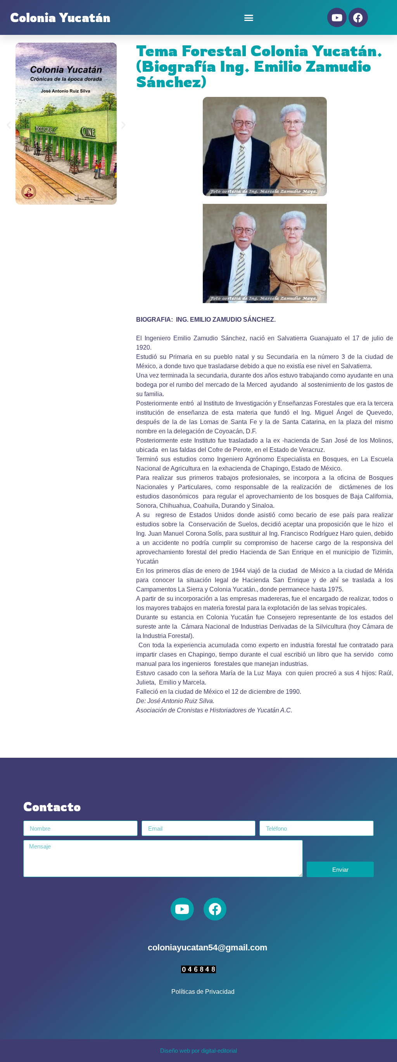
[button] (249, 17)
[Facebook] (358, 17)
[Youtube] (337, 17)
